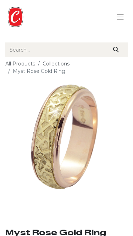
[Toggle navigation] (120, 17)
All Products (20, 64)
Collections (56, 64)
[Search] (116, 49)
